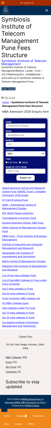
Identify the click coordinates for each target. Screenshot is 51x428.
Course (10, 150)
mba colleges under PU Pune (18, 308)
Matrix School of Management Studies (24, 261)
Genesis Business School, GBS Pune (22, 222)
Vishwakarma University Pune (19, 218)
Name (8, 122)
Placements (38, 416)
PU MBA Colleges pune (15, 303)
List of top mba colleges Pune (19, 275)
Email (9, 131)
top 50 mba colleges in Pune (18, 293)
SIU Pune (10, 97)
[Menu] (46, 10)
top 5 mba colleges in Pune (17, 288)
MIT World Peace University (17, 213)
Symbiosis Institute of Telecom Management (23, 62)
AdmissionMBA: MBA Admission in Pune (25, 402)
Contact (18, 424)
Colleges (20, 416)
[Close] (4, 410)
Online (25, 162)
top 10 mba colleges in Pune (18, 312)
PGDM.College (32, 405)
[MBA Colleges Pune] (5, 10)
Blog (6, 424)
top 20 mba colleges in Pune (18, 317)
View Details (8, 88)
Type (8, 159)
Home (5, 102)
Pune (8, 362)
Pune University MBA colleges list (21, 298)
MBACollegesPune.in (32, 399)
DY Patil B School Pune (15, 200)
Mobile (9, 140)
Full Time (13, 162)
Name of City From (16, 167)
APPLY (31, 424)
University (11, 371)
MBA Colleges (14, 357)
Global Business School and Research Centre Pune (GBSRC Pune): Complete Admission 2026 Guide (24, 192)
